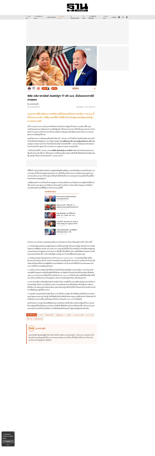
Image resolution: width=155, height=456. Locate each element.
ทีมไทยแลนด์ (38, 319)
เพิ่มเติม (4, 438)
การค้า (40, 315)
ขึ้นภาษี (29, 319)
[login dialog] (127, 17)
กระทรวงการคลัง (79, 315)
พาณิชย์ (68, 315)
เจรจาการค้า (90, 315)
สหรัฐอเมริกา (60, 315)
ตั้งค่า (8, 444)
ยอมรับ (8, 441)
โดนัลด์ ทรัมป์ (49, 315)
